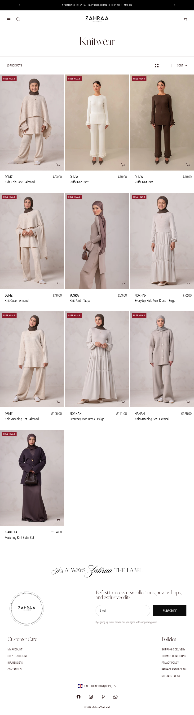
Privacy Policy (170, 663)
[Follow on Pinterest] (103, 696)
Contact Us (15, 669)
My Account (15, 649)
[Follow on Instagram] (90, 696)
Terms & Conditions (174, 656)
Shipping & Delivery (173, 649)
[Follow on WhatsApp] (115, 696)
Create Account (17, 656)
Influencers (15, 663)
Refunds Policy (171, 676)
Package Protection (174, 669)
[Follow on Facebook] (78, 696)
